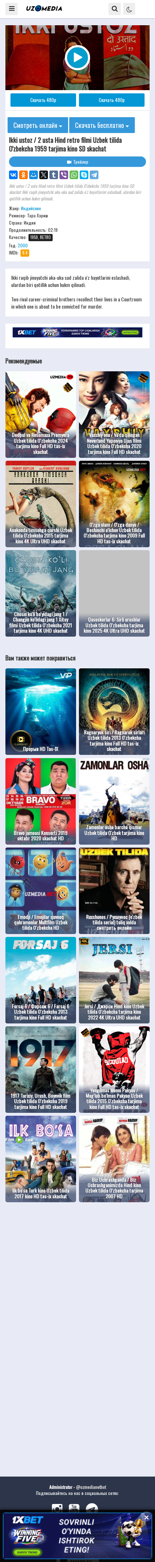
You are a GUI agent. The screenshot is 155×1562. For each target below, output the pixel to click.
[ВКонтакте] (13, 175)
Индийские (31, 208)
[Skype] (84, 175)
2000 (23, 245)
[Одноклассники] (23, 175)
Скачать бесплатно (100, 125)
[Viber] (63, 175)
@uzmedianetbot (91, 1487)
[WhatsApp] (74, 175)
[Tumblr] (53, 175)
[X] (43, 175)
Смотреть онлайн (36, 125)
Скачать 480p (43, 99)
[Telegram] (94, 175)
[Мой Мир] (33, 175)
